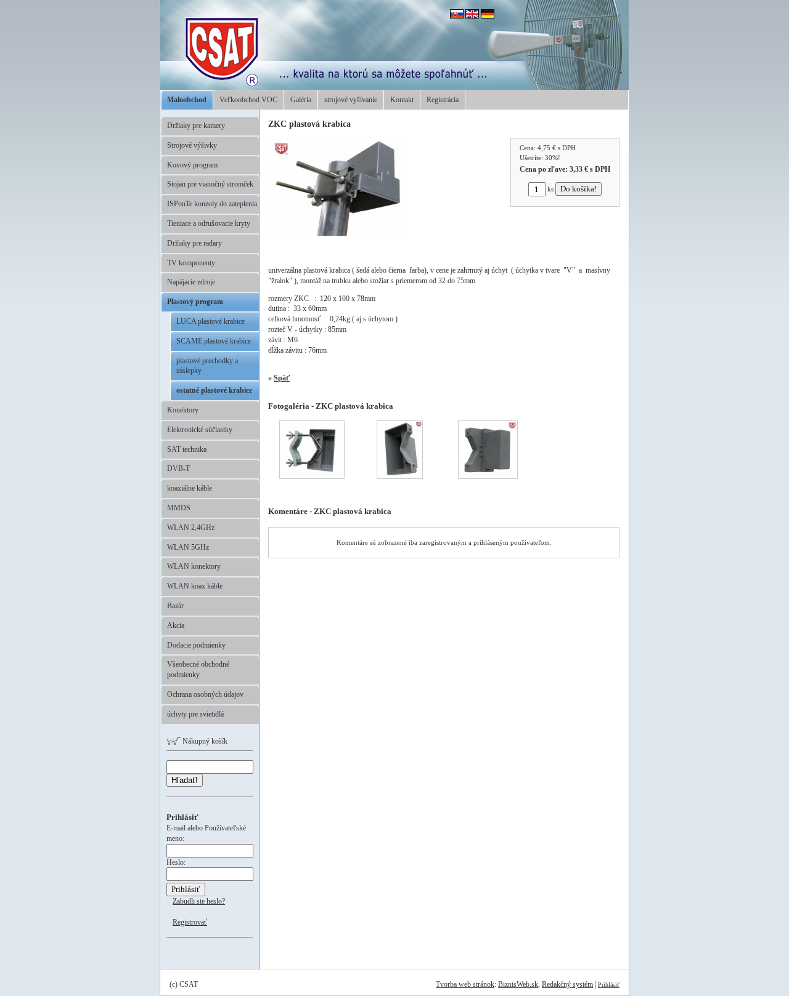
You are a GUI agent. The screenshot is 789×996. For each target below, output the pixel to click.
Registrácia (443, 99)
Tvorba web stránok (465, 984)
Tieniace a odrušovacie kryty (208, 223)
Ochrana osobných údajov (205, 694)
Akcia (175, 625)
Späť (282, 378)
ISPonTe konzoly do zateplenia (212, 203)
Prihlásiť (608, 984)
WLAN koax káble (195, 586)
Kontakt (402, 99)
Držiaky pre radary (194, 243)
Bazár (175, 605)
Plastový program (195, 301)
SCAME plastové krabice (213, 341)
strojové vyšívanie (350, 99)
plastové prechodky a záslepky (207, 366)
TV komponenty (191, 263)
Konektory (182, 410)
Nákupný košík (204, 741)
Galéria (300, 99)
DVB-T (178, 468)
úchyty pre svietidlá (195, 714)
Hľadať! (184, 780)
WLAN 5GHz (188, 547)
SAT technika (186, 449)
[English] (472, 16)
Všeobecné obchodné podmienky (198, 669)
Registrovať (190, 922)
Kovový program (192, 165)
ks (550, 189)
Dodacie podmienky (196, 645)
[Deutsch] (487, 16)
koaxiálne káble (189, 488)
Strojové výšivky (192, 145)
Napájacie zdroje (191, 282)
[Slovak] (457, 16)
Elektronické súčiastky (199, 429)
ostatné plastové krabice (214, 390)
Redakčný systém (567, 984)
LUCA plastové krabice (210, 321)
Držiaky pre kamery (196, 125)
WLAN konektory (194, 566)
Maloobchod (186, 99)
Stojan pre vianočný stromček (210, 184)
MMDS (178, 508)
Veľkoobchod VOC (248, 99)
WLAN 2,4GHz (191, 527)
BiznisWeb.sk (518, 984)
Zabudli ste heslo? (199, 901)
